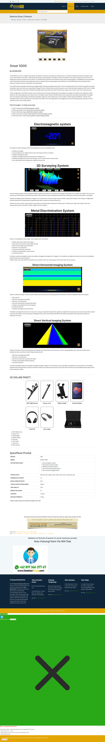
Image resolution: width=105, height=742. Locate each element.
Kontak (92, 6)
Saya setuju (4, 739)
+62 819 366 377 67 (60, 1)
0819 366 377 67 (58, 594)
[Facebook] (10, 1)
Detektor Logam (42, 533)
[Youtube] (13, 1)
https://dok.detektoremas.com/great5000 (27, 532)
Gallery (77, 6)
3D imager (26, 533)
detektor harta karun (18, 533)
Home (63, 6)
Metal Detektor (33, 533)
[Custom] (18, 1)
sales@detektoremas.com (72, 1)
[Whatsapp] (15, 1)
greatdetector (51, 533)
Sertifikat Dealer (84, 6)
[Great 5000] (52, 41)
